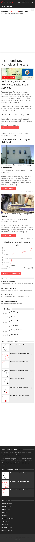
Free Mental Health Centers (9, 301)
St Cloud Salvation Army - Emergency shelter (16, 215)
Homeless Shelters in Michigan (19, 353)
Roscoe (13, 316)
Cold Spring (14, 312)
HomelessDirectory (14, 11)
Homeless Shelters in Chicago (19, 345)
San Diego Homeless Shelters (19, 387)
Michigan (4, 509)
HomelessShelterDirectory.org (19, 537)
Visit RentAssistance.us (11, 128)
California (4, 507)
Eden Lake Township (17, 321)
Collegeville (14, 325)
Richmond (15, 56)
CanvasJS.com (30, 268)
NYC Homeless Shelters (17, 379)
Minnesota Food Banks (8, 281)
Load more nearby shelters (12, 273)
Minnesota (8, 56)
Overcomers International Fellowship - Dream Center (16, 166)
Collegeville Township (17, 330)
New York (5, 504)
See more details (9, 188)
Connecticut (5, 530)
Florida (4, 512)
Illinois (4, 524)
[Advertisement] (17, 34)
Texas (4, 521)
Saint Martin (14, 334)
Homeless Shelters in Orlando (19, 370)
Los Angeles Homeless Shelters (19, 395)
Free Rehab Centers (7, 294)
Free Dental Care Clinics (8, 288)
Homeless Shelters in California (19, 362)
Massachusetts (6, 518)
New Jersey (5, 527)
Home (2, 56)
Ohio (3, 515)
